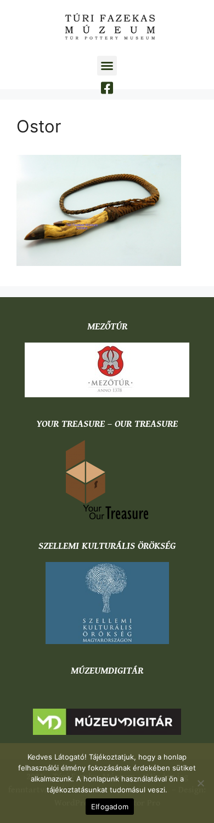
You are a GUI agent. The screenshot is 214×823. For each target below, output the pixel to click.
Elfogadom (109, 806)
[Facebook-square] (107, 88)
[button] (107, 66)
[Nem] (200, 783)
